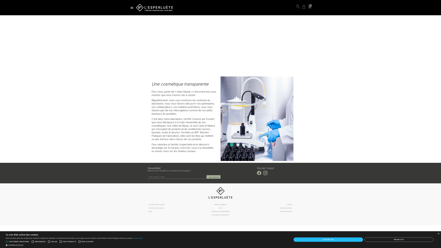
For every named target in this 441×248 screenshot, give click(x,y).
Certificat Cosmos (286, 211)
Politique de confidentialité (220, 211)
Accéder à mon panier (156, 208)
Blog (150, 211)
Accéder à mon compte (157, 204)
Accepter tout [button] (328, 240)
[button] (74, 245)
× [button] (438, 234)
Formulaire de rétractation (220, 215)
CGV (220, 208)
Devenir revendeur (286, 208)
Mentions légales (220, 204)
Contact (289, 204)
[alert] (220, 239)
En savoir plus (138, 238)
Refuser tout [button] (399, 240)
